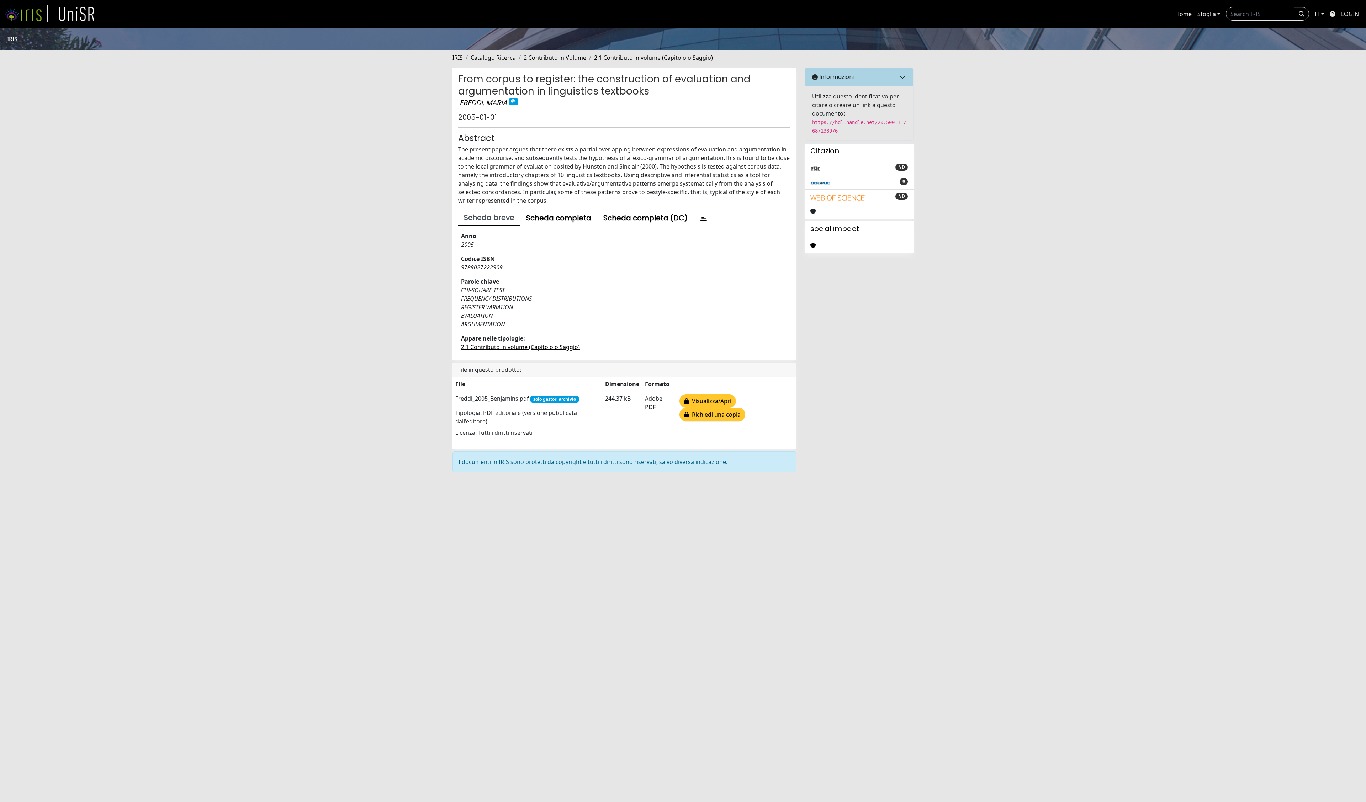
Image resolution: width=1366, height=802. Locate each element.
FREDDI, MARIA (483, 103)
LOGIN (1350, 14)
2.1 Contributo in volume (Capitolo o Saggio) (653, 58)
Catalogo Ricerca (493, 58)
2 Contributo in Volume (555, 58)
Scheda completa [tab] (558, 218)
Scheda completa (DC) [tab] (645, 218)
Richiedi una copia (715, 414)
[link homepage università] (76, 13)
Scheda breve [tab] (489, 218)
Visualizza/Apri (710, 401)
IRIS (457, 58)
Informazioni (836, 77)
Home (1183, 14)
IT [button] (1317, 14)
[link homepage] (26, 13)
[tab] (703, 217)
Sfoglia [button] (1206, 14)
